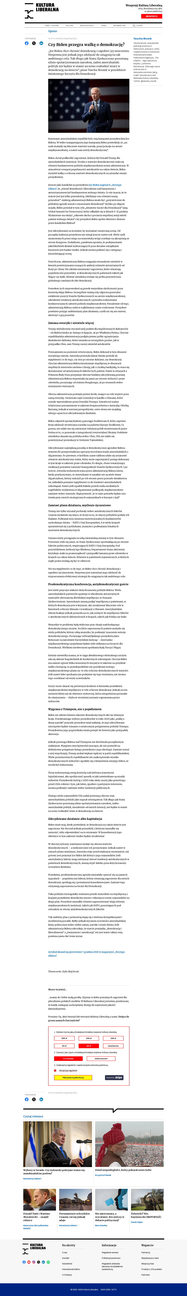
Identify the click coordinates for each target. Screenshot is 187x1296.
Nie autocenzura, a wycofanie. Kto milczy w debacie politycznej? (109, 1217)
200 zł (89, 1038)
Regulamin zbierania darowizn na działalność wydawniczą (112, 1266)
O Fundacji (67, 1275)
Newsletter (67, 1264)
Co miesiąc (68, 1059)
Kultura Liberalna (42, 11)
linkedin (43, 1262)
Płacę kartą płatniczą (73, 1078)
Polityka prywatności (111, 1258)
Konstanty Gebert (32, 1179)
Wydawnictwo (119, 25)
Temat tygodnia (52, 25)
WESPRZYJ (151, 16)
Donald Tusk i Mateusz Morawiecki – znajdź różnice (36, 1217)
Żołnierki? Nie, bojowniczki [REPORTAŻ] (146, 1215)
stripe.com (114, 1077)
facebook (24, 1262)
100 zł (113, 1038)
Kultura (69, 25)
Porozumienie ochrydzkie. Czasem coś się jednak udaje (74, 1217)
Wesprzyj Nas (147, 1264)
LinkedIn (41, 43)
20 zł (89, 1046)
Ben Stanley (101, 1225)
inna (113, 1046)
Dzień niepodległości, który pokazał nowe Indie (123, 1170)
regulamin (73, 1070)
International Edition (71, 1269)
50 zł (64, 1046)
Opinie (103, 25)
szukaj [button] (139, 25)
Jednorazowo (101, 1059)
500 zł (64, 1038)
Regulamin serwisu (110, 1252)
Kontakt (65, 1258)
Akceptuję (68, 1070)
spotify (48, 1262)
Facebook (27, 43)
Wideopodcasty (87, 25)
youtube (29, 1262)
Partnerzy (145, 1252)
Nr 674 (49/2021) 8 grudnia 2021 (62, 38)
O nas (64, 1252)
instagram (33, 1262)
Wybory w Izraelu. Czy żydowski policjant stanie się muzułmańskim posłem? (54, 1172)
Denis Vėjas (137, 1222)
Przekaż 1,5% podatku (151, 1269)
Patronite (145, 1275)
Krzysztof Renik (103, 1175)
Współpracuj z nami (150, 1258)
